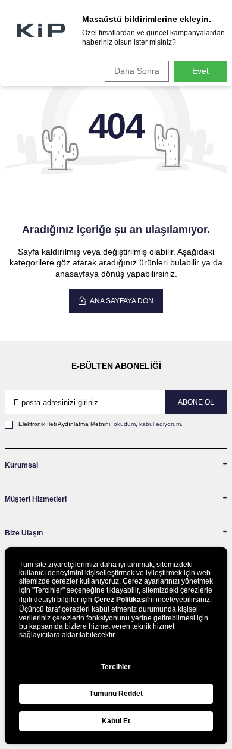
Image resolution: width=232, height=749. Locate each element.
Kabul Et (116, 721)
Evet (200, 71)
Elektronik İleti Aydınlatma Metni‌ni (64, 424)
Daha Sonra (136, 71)
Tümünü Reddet (116, 694)
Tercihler (116, 667)
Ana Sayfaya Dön (121, 301)
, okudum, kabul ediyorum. (100, 424)
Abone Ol (196, 402)
